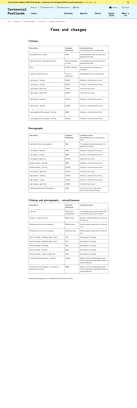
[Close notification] (128, 2)
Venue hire (111, 14)
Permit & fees (42, 21)
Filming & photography (29, 21)
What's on (125, 14)
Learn (34, 13)
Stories (68, 13)
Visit (98, 13)
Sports (83, 13)
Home (9, 21)
